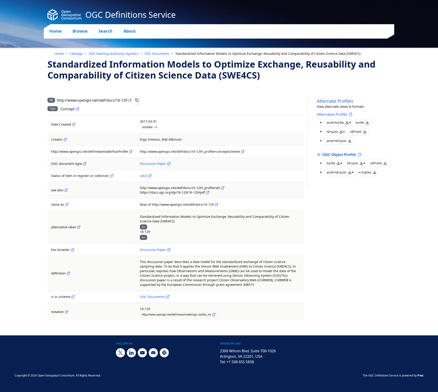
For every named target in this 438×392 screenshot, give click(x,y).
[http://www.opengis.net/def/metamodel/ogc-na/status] (111, 176)
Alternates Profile (332, 114)
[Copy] (137, 100)
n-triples (364, 172)
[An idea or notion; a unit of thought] (77, 109)
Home (55, 31)
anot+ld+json (337, 141)
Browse (80, 31)
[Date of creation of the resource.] (74, 124)
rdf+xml (356, 131)
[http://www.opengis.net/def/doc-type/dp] (169, 164)
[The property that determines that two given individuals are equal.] (67, 204)
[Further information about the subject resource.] (66, 190)
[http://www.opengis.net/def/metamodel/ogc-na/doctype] (84, 164)
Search (105, 31)
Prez (420, 375)
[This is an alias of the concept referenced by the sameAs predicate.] (216, 204)
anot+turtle (335, 122)
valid (143, 176)
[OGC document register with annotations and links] (167, 297)
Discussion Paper (153, 163)
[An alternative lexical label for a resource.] (79, 227)
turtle (360, 122)
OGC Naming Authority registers (113, 53)
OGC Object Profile (339, 154)
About (129, 31)
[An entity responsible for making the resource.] (65, 139)
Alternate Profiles (335, 101)
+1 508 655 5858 (240, 361)
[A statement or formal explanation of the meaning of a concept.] (68, 273)
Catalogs (76, 53)
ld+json (332, 131)
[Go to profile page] (350, 114)
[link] (267, 53)
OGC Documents (156, 53)
